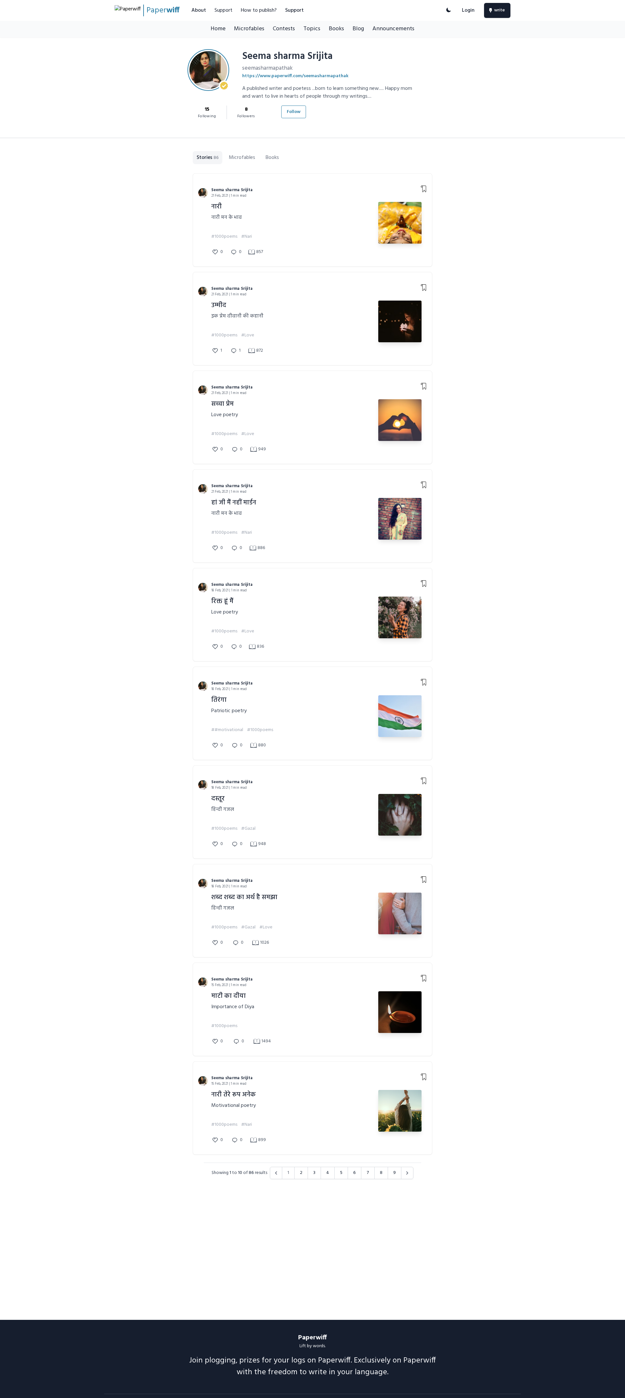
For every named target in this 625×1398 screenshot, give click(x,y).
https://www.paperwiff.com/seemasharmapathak (295, 76)
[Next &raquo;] (407, 1173)
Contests (284, 29)
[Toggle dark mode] (448, 10)
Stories (207, 157)
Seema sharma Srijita (232, 190)
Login (468, 10)
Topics (311, 29)
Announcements (393, 29)
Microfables (249, 29)
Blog (358, 29)
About (198, 10)
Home (218, 29)
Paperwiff (312, 1338)
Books (336, 29)
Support (223, 10)
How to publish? (259, 10)
